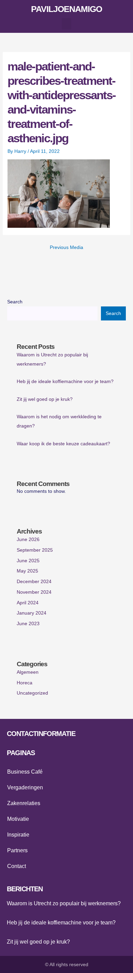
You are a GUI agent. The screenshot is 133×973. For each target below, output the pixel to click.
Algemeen (28, 672)
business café (25, 772)
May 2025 (27, 571)
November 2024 (34, 592)
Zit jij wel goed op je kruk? (45, 399)
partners (17, 850)
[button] (66, 23)
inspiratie (18, 835)
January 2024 (31, 613)
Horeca (24, 682)
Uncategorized (32, 693)
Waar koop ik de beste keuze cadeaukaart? (63, 443)
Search (15, 301)
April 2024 (28, 602)
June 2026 (28, 539)
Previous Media (66, 247)
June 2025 (28, 560)
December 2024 (34, 581)
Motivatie (18, 819)
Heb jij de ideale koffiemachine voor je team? (65, 381)
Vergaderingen (25, 787)
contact (16, 866)
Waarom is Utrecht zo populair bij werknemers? (64, 903)
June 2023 (28, 623)
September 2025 (35, 550)
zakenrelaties (23, 803)
